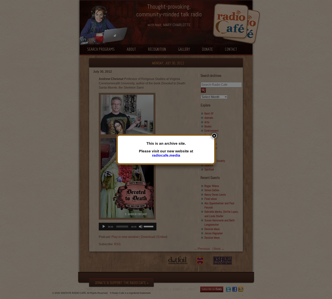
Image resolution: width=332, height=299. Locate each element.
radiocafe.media (166, 155)
